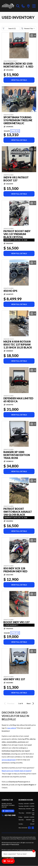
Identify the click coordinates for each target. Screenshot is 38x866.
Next (29, 703)
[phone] (23, 6)
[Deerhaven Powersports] (8, 6)
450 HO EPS (10, 290)
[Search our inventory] (18, 6)
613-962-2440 (10, 815)
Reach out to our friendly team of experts (16, 771)
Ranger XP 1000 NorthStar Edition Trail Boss (16, 455)
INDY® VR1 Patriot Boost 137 (16, 179)
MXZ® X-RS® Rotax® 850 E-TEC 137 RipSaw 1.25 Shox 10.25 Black (17, 344)
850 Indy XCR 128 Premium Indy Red (15, 570)
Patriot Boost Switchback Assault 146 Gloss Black (17, 511)
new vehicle (11, 728)
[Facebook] (29, 827)
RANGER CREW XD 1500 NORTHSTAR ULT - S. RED (18, 65)
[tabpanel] (26, 814)
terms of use (15, 844)
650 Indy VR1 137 (14, 679)
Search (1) (12, 28)
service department (9, 760)
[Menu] (34, 6)
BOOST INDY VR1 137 (16, 622)
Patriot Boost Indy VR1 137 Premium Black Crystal (17, 234)
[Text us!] (8, 861)
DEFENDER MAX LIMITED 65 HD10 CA (18, 400)
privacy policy (5, 844)
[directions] (28, 6)
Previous (10, 703)
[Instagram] (32, 827)
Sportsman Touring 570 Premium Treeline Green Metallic (17, 120)
